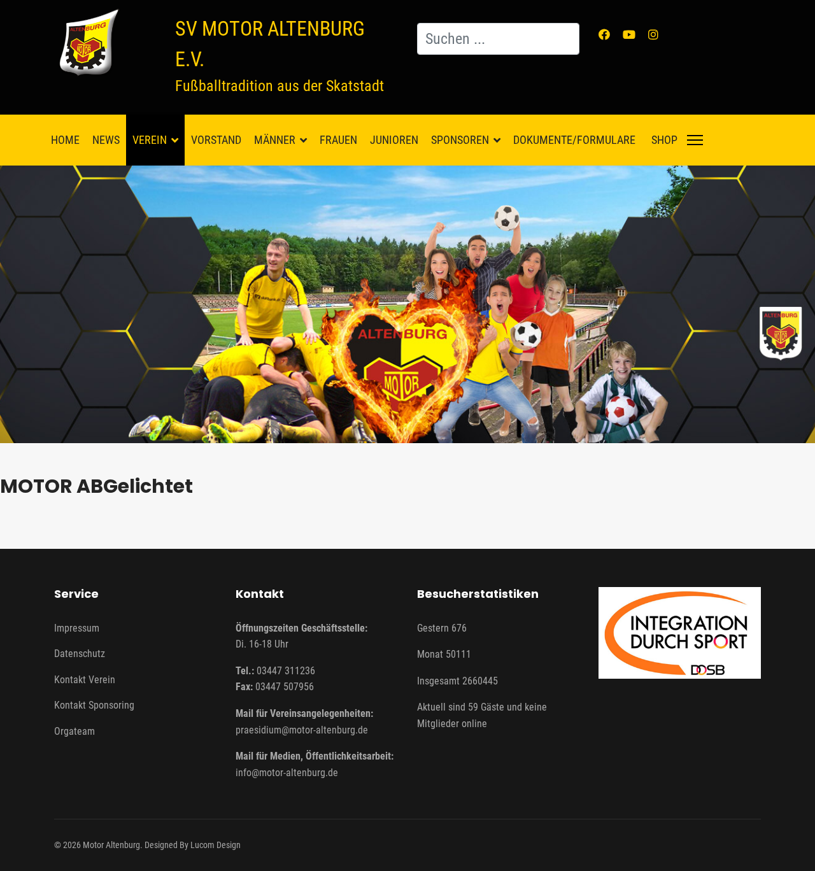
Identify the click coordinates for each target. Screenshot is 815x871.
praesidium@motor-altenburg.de (302, 730)
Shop (664, 139)
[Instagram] (653, 34)
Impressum (76, 628)
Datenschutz (79, 654)
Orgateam (74, 731)
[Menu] (695, 140)
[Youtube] (629, 34)
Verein (149, 139)
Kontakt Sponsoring (94, 705)
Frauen (338, 139)
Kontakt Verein (84, 680)
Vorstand (216, 139)
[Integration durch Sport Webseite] (680, 633)
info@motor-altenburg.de (287, 773)
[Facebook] (604, 34)
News (106, 139)
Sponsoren (460, 139)
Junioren (394, 139)
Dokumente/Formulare (574, 139)
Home (65, 139)
